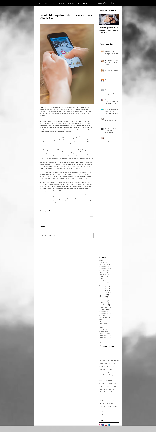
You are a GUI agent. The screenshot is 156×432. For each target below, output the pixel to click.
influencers (115, 386)
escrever (101, 383)
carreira (101, 366)
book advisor (112, 363)
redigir (106, 412)
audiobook (112, 357)
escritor (111, 383)
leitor (113, 389)
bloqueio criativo (103, 363)
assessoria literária (104, 357)
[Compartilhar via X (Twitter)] (45, 211)
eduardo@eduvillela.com (107, 3)
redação (101, 412)
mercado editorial (103, 400)
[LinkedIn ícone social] (109, 425)
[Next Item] (116, 19)
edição (115, 380)
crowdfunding (109, 375)
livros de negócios (103, 397)
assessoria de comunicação (106, 352)
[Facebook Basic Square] (103, 425)
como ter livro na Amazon (105, 369)
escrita (106, 383)
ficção (115, 383)
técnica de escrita (110, 414)
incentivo (109, 386)
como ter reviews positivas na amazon (108, 372)
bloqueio (116, 360)
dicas (115, 375)
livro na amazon (110, 394)
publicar (109, 406)
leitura (106, 392)
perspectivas (102, 406)
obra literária (112, 403)
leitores (101, 392)
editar (116, 377)
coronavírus (102, 375)
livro (118, 392)
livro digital (102, 394)
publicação (114, 406)
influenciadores (103, 389)
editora (105, 380)
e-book (107, 377)
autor (107, 360)
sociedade (101, 414)
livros (116, 394)
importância (102, 386)
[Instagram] (100, 425)
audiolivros (102, 360)
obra (107, 403)
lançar (109, 389)
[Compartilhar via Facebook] (41, 211)
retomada (111, 412)
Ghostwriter (108, 349)
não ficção (101, 403)
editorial (110, 380)
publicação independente (105, 409)
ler (109, 392)
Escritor (101, 349)
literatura (113, 392)
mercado (111, 397)
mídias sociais (112, 400)
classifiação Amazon (109, 366)
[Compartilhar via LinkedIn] (49, 211)
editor (101, 380)
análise (113, 349)
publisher (115, 409)
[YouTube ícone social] (106, 425)
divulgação (102, 377)
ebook (112, 377)
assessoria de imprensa (105, 355)
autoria (111, 360)
